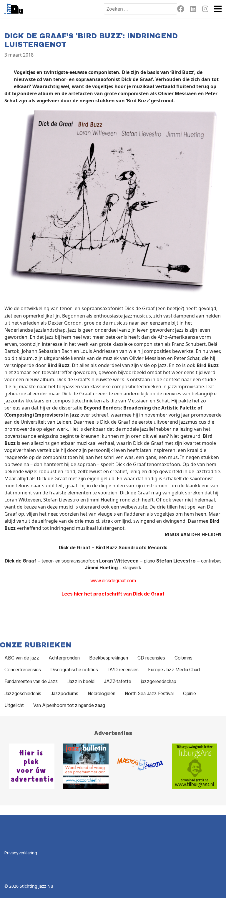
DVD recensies (123, 670)
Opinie (189, 693)
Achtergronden (64, 658)
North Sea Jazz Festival (149, 693)
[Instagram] (205, 10)
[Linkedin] (193, 10)
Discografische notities (74, 670)
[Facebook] (180, 10)
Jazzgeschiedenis (22, 693)
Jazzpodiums (64, 693)
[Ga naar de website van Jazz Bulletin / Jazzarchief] (86, 766)
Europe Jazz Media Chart (174, 670)
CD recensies (151, 658)
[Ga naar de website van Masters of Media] (140, 766)
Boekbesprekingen (108, 658)
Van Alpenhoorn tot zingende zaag (69, 705)
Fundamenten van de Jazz (31, 681)
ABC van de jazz (21, 658)
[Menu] (218, 9)
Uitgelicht (14, 705)
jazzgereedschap (158, 681)
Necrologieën (101, 693)
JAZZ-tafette (117, 681)
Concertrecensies (22, 670)
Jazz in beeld (80, 681)
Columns (183, 658)
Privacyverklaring (20, 853)
